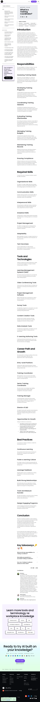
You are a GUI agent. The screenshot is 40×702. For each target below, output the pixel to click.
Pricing (3, 676)
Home (3, 669)
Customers (11, 678)
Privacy (19, 697)
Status (18, 678)
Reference (7, 669)
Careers (25, 676)
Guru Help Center (20, 676)
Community (11, 682)
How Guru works (5, 678)
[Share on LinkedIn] (23, 17)
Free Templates (26, 684)
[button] (38, 1)
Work (10, 669)
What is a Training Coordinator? (17, 669)
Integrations (4, 679)
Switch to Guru (26, 683)
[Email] (21, 17)
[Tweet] (24, 17)
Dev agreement (13, 697)
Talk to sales (34, 1)
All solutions (4, 682)
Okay (14, 699)
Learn (10, 676)
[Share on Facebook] (26, 17)
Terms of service (6, 697)
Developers (11, 681)
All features (4, 681)
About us (25, 678)
